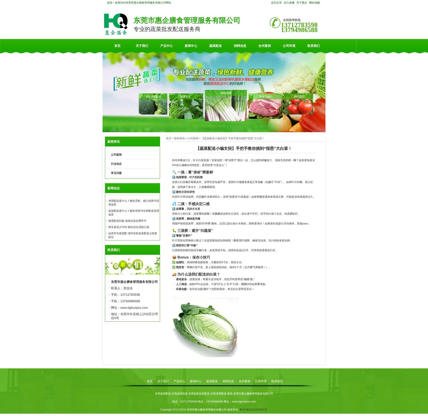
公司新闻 (193, 138)
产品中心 (166, 45)
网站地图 (314, 2)
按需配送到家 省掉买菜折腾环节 (127, 220)
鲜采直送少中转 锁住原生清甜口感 (128, 227)
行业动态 (116, 163)
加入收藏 (289, 2)
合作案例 (264, 45)
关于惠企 (301, 2)
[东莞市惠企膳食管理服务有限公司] (116, 34)
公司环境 (289, 45)
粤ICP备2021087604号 (253, 409)
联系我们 (313, 45)
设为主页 (276, 2)
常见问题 (116, 173)
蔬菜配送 (215, 45)
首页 (117, 45)
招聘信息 (240, 45)
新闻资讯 (179, 138)
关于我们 (142, 45)
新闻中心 (191, 45)
